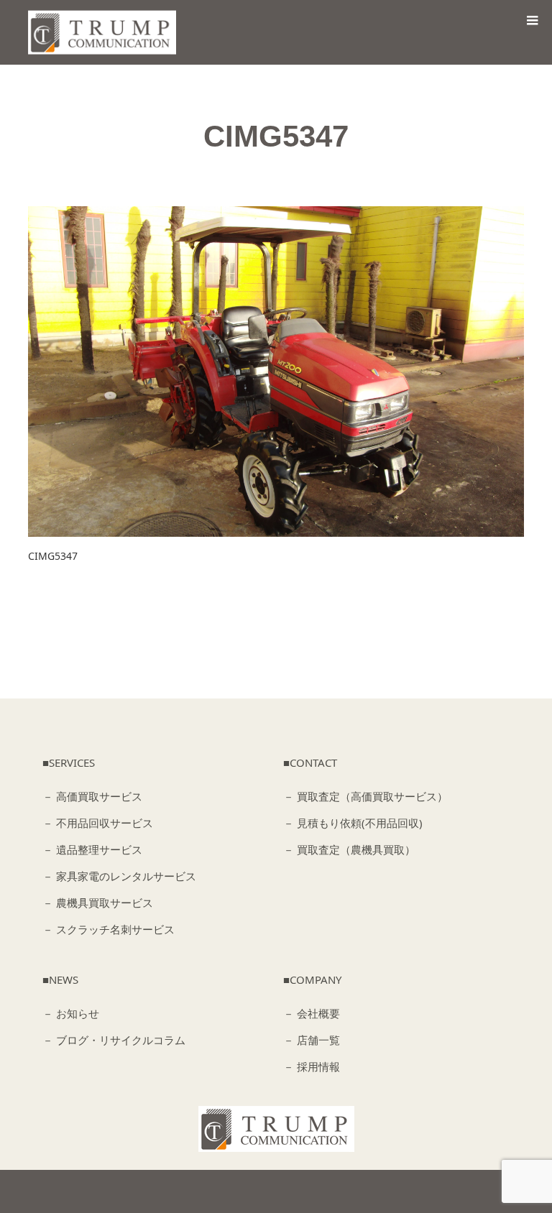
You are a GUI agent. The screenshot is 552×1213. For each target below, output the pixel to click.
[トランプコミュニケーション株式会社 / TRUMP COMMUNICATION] (276, 1129)
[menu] (532, 20)
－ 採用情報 (311, 1066)
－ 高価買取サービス (92, 796)
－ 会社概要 (311, 1013)
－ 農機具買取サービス (97, 902)
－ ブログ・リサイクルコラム (113, 1040)
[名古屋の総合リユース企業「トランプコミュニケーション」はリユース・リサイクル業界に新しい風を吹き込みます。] (106, 33)
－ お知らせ (70, 1013)
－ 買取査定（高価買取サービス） (365, 796)
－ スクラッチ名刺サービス (108, 929)
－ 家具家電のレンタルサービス (119, 876)
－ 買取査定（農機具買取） (349, 849)
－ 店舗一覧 (311, 1040)
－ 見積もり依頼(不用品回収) (353, 823)
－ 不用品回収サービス (97, 823)
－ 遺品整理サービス (92, 849)
